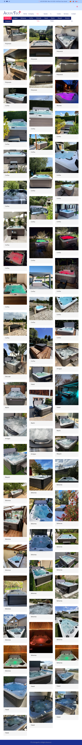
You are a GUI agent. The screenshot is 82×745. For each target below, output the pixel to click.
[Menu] (77, 6)
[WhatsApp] (9, 1)
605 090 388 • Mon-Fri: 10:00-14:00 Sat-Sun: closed (53, 1)
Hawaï (33, 384)
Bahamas (59, 485)
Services (66, 14)
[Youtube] (7, 1)
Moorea (59, 105)
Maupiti (59, 454)
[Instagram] (4, 1)
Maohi (7, 407)
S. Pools (52, 15)
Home (25, 14)
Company (31, 14)
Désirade (7, 376)
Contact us (73, 15)
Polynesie (8, 43)
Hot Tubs (38, 15)
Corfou (7, 105)
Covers (59, 14)
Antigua (59, 368)
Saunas (46, 14)
